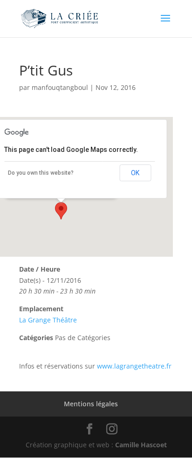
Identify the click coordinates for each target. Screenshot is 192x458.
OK (135, 173)
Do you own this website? (41, 173)
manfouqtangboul (60, 87)
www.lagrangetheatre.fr (134, 366)
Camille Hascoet (141, 444)
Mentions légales (91, 403)
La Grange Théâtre (48, 319)
